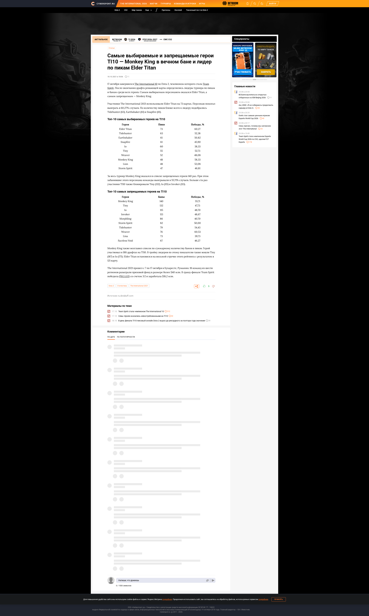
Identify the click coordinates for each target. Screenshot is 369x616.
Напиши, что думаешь (128, 580)
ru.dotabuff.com (125, 295)
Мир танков (137, 10)
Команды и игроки (185, 3)
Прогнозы (166, 10)
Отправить (213, 580)
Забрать (243, 72)
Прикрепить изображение (207, 580)
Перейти (266, 72)
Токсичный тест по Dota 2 (197, 10)
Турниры (166, 3)
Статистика (122, 286)
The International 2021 (139, 286)
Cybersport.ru (165, 612)
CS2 (125, 10)
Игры (202, 3)
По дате (111, 337)
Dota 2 (117, 10)
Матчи (153, 3)
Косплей (178, 10)
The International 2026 (133, 3)
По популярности (126, 337)
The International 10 (145, 84)
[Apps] (247, 3)
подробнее (167, 599)
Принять (278, 599)
